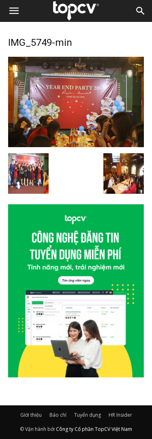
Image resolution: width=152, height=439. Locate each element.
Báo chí (57, 414)
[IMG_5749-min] (76, 145)
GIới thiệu (31, 414)
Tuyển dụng (87, 414)
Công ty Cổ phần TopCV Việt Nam (94, 429)
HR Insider (120, 414)
